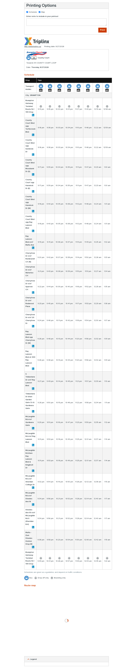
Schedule (33, 12)
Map (43, 12)
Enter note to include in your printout (42, 16)
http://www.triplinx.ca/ (32, 46)
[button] (66, 659)
